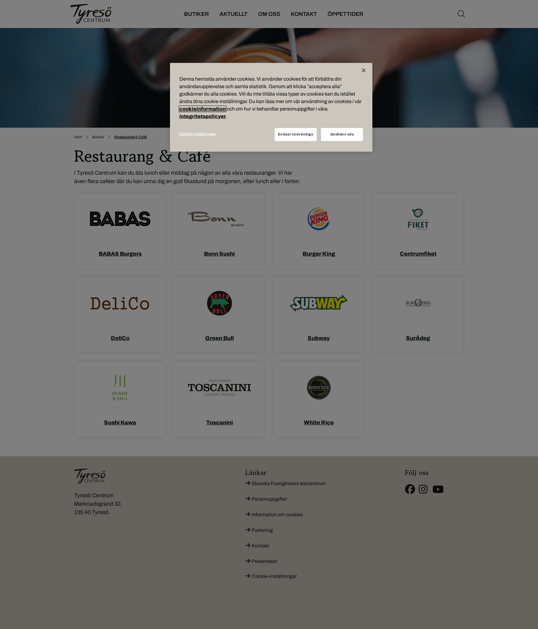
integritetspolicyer (202, 116)
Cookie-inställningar (197, 134)
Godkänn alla (342, 134)
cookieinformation (202, 108)
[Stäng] (363, 70)
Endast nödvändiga (295, 134)
